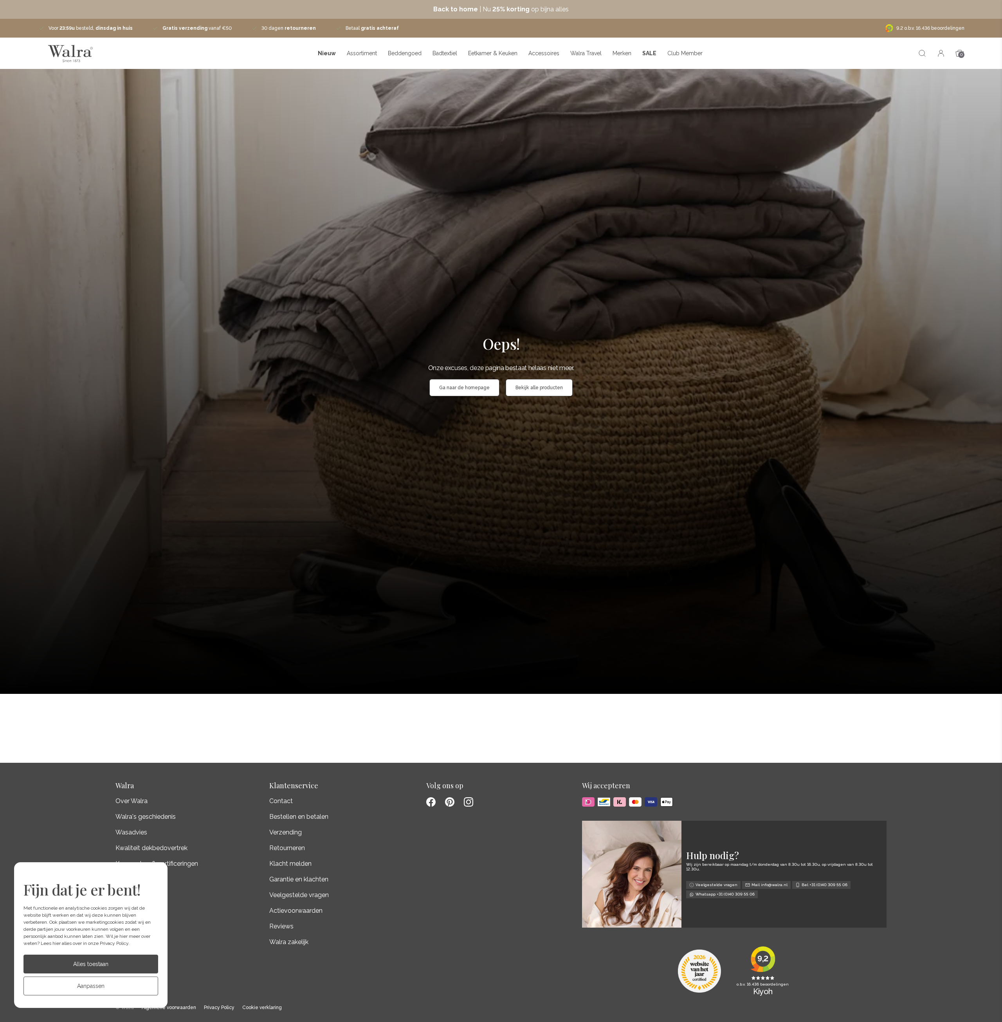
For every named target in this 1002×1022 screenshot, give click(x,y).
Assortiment (362, 53)
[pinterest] (449, 802)
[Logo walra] (70, 53)
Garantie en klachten (298, 879)
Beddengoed (405, 53)
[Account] (941, 53)
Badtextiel (445, 53)
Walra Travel (586, 53)
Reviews (281, 926)
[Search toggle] (922, 53)
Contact (281, 801)
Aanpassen (91, 986)
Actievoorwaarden (296, 910)
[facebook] (431, 802)
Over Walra (131, 801)
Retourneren (287, 848)
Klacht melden (290, 863)
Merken (622, 53)
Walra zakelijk (288, 942)
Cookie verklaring (262, 1008)
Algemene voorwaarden (169, 1008)
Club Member (685, 53)
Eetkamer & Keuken (492, 53)
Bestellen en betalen (298, 816)
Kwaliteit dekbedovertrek (151, 848)
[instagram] (468, 802)
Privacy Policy (114, 943)
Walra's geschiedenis (145, 816)
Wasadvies (131, 832)
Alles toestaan (90, 964)
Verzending (285, 832)
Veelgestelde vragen (299, 895)
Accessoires (543, 53)
